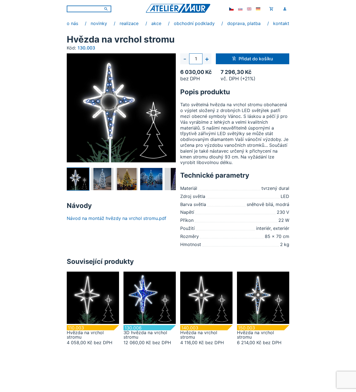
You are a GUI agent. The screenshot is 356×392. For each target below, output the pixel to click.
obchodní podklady (194, 23)
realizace (129, 23)
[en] (249, 8)
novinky (99, 23)
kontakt (281, 23)
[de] (258, 8)
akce (156, 23)
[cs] (231, 8)
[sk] (240, 8)
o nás (72, 23)
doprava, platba (244, 23)
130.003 (86, 48)
